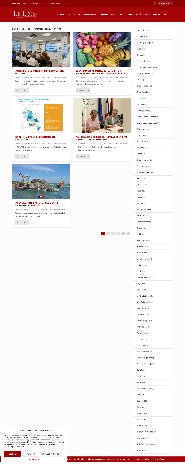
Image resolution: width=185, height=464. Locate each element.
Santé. (139, 376)
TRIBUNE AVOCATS (145, 432)
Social (139, 395)
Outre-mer (141, 314)
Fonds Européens (144, 209)
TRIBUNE (140, 425)
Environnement (47, 77)
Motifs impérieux (144, 302)
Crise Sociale (142, 92)
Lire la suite (22, 90)
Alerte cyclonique (144, 42)
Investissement (143, 259)
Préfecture (141, 345)
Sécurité (140, 382)
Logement (141, 283)
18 (123, 233)
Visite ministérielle (145, 444)
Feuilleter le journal (112, 14)
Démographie (143, 110)
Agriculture (142, 36)
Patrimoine (142, 327)
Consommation (144, 73)
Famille (140, 178)
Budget (140, 49)
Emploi (140, 147)
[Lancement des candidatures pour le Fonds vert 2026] (41, 49)
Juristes (140, 265)
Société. (140, 407)
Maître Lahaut (143, 296)
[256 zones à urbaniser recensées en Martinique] (41, 115)
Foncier (140, 203)
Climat (140, 55)
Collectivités (142, 61)
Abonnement (91, 14)
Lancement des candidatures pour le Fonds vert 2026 (40, 72)
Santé (139, 370)
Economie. (141, 135)
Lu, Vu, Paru (142, 290)
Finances (140, 184)
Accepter (12, 454)
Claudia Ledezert (23, 77)
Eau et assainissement (147, 123)
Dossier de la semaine (146, 117)
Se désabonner (162, 459)
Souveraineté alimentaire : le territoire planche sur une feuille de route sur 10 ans (101, 72)
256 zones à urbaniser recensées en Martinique (34, 138)
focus (139, 197)
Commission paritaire (146, 67)
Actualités (74, 14)
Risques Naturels (144, 364)
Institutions (142, 252)
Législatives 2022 (144, 277)
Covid (139, 79)
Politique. (141, 339)
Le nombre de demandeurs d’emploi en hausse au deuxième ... (48, 3)
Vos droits (141, 450)
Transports (142, 419)
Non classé (141, 308)
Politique (141, 333)
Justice (140, 271)
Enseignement (143, 160)
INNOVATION (142, 240)
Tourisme (141, 413)
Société (140, 401)
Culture (140, 98)
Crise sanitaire (143, 86)
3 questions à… (143, 30)
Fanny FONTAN (22, 209)
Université (141, 438)
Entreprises (142, 166)
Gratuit (140, 228)
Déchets (140, 104)
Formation (141, 215)
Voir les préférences (53, 454)
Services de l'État (144, 388)
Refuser (31, 454)
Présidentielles (143, 351)
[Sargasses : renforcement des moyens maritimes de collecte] (41, 181)
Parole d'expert (143, 320)
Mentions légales (34, 459)
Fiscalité (140, 191)
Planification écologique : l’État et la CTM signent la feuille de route (101, 138)
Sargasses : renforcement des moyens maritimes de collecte (36, 204)
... (118, 233)
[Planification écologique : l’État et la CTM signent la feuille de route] (102, 115)
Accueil (60, 14)
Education (141, 141)
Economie (141, 129)
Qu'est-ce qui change (146, 358)
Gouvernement (143, 222)
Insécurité (141, 246)
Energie (140, 154)
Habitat (140, 234)
